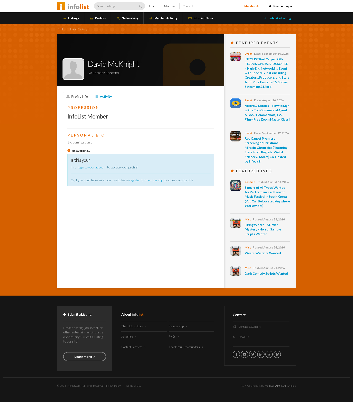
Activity (105, 96)
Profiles (100, 18)
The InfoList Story (132, 326)
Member (272, 385)
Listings (73, 18)
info (78, 7)
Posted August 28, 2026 (269, 219)
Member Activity (166, 18)
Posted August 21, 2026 (269, 268)
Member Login (282, 6)
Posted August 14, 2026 (273, 182)
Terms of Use (133, 385)
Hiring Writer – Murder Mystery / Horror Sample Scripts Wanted (263, 229)
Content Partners (132, 347)
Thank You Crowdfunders (184, 347)
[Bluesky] (277, 354)
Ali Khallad (289, 385)
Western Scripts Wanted (263, 253)
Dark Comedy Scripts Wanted (266, 273)
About (152, 6)
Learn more (83, 356)
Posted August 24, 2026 (269, 247)
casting (250, 182)
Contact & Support (249, 326)
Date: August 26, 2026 (269, 100)
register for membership (146, 180)
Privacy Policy (113, 385)
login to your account (92, 167)
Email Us (243, 337)
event (248, 53)
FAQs (172, 336)
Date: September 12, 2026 (271, 133)
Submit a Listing (279, 18)
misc (248, 219)
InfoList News (203, 18)
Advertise (169, 6)
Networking (129, 18)
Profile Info (79, 96)
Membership (252, 6)
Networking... (81, 150)
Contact (188, 6)
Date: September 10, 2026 (271, 53)
